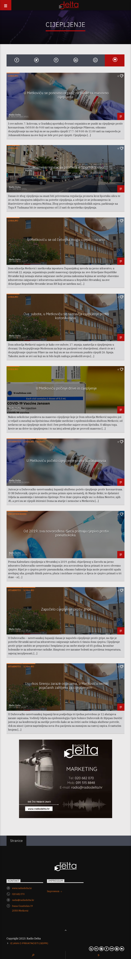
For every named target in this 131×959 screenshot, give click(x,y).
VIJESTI (41, 441)
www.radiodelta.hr (22, 888)
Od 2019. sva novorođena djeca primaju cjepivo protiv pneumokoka (66, 533)
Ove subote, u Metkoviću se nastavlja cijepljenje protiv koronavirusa (66, 316)
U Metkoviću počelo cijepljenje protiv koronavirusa (66, 460)
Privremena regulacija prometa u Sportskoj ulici (66, 167)
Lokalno (13, 75)
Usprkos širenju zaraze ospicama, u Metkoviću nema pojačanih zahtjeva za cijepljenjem (66, 685)
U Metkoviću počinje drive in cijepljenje (66, 388)
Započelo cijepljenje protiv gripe (66, 609)
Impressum (53, 891)
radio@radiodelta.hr (23, 900)
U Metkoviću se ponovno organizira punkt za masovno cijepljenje (66, 95)
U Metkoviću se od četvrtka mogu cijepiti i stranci (66, 239)
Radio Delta (15, 114)
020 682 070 (18, 894)
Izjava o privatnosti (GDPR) (29, 943)
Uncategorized (17, 514)
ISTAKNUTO (14, 441)
